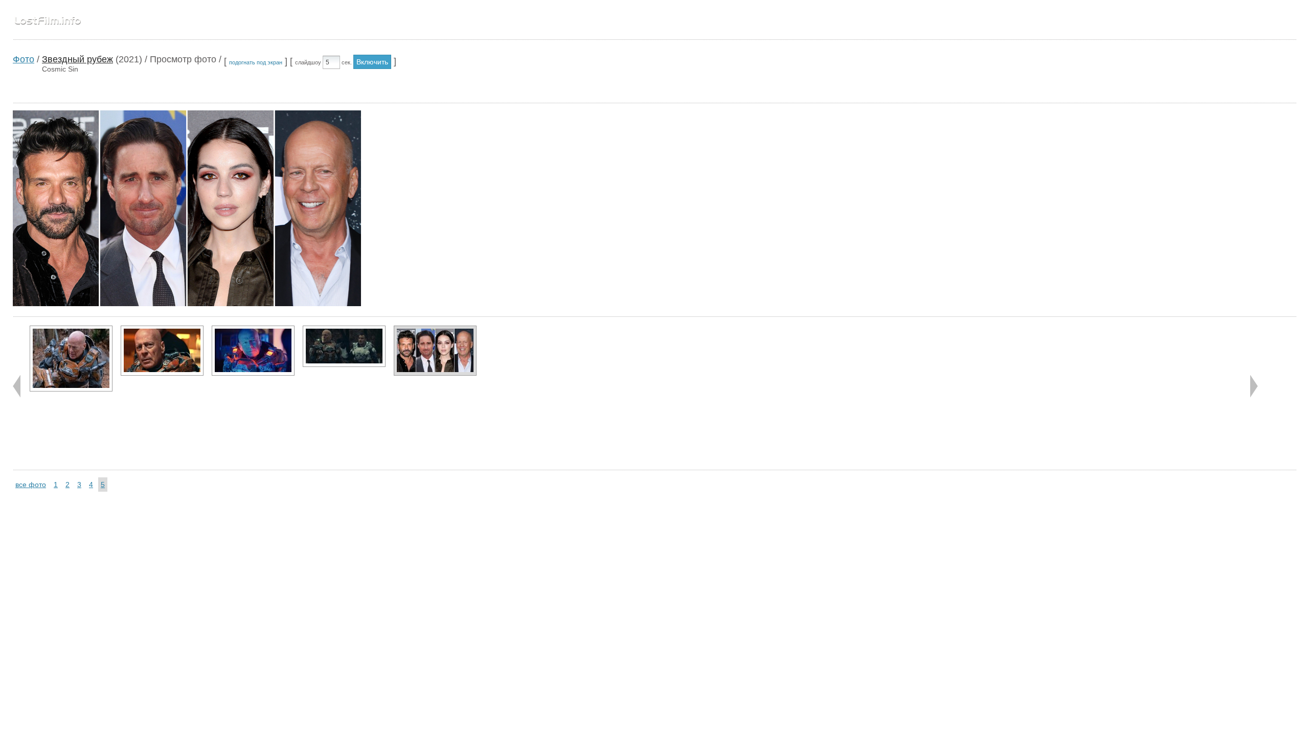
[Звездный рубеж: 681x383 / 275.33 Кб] (435, 350)
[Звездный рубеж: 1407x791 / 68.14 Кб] (162, 350)
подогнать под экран (255, 62)
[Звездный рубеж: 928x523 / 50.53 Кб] (253, 350)
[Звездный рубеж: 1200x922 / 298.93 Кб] (71, 358)
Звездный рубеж (77, 59)
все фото (30, 484)
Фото (23, 59)
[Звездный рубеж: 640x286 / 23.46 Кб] (344, 346)
